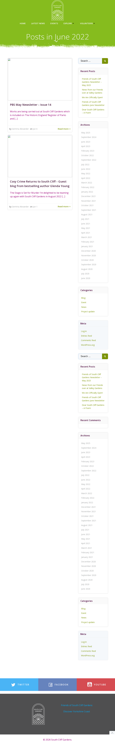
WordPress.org (88, 345)
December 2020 (88, 251)
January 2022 (87, 191)
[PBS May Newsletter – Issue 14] (40, 79)
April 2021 (85, 232)
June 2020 (85, 278)
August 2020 (87, 269)
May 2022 (85, 173)
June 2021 (85, 223)
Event (83, 302)
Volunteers (86, 23)
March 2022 (86, 182)
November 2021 (88, 201)
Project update (88, 311)
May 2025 (85, 132)
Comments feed (88, 340)
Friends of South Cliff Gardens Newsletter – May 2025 (92, 82)
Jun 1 (35, 206)
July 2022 (85, 164)
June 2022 (85, 169)
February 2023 (87, 150)
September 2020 (88, 264)
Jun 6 (35, 128)
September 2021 (88, 210)
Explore (68, 23)
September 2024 (88, 137)
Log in (84, 331)
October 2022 (87, 155)
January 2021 (87, 246)
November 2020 (88, 255)
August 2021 (87, 214)
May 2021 (85, 228)
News (83, 307)
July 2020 (85, 273)
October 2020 (87, 260)
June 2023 (85, 141)
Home (23, 23)
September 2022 (88, 160)
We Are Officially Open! (92, 97)
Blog (83, 298)
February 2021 (87, 241)
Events (54, 23)
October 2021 (87, 205)
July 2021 (85, 219)
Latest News (38, 23)
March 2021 (86, 237)
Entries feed (86, 335)
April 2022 (85, 178)
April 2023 (85, 146)
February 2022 (87, 187)
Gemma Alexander (20, 128)
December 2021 (88, 196)
